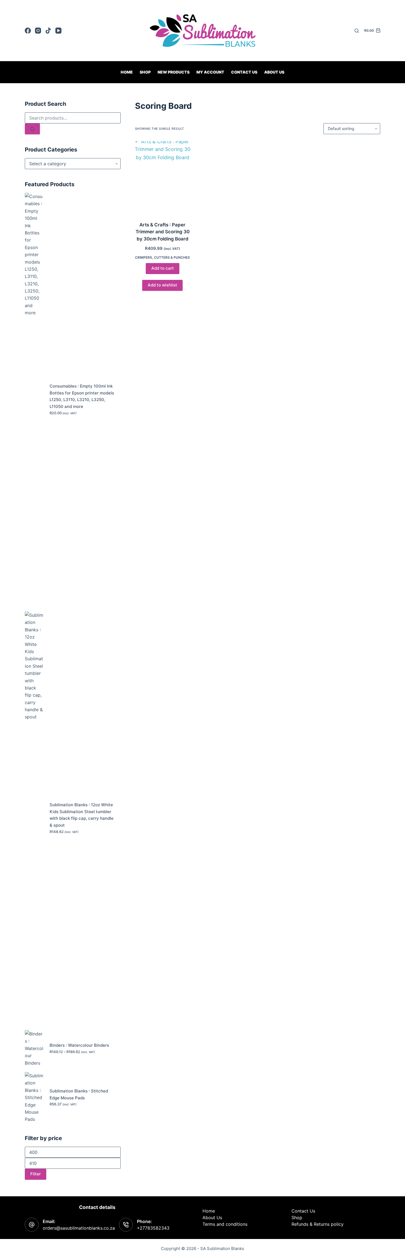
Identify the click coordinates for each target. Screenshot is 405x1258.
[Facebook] (28, 31)
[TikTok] (48, 31)
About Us (274, 72)
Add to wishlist (162, 285)
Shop (145, 72)
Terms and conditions (224, 1224)
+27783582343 (153, 1228)
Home (127, 72)
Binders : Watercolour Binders (79, 1045)
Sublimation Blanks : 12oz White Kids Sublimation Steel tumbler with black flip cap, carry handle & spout (82, 815)
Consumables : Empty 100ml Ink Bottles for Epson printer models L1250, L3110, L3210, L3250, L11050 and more (82, 396)
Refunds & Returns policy (317, 1224)
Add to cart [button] (162, 268)
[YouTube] (58, 31)
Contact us (244, 72)
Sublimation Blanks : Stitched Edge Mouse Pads (79, 1094)
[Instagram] (38, 31)
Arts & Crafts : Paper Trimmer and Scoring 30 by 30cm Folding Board (163, 232)
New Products (174, 72)
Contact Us (303, 1211)
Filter (35, 1173)
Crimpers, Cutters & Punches (162, 257)
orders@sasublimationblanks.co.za (79, 1228)
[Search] (357, 31)
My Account (210, 72)
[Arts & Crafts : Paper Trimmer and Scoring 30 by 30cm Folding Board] (162, 178)
